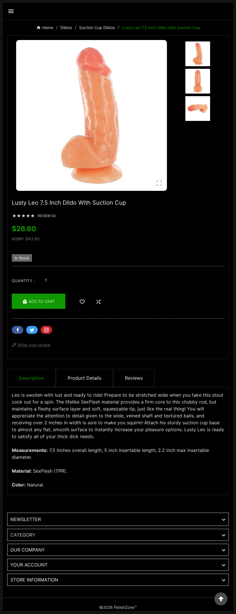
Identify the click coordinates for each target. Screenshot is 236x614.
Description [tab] (31, 378)
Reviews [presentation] (134, 378)
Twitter (32, 330)
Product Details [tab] (84, 378)
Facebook (17, 330)
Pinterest (46, 330)
